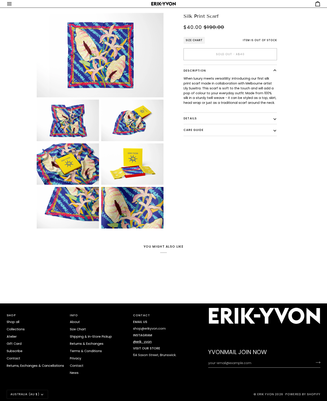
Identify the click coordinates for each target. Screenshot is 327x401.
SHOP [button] (11, 315)
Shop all (13, 322)
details (190, 118)
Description (195, 70)
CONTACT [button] (141, 315)
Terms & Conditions (86, 351)
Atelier (12, 336)
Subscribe (14, 351)
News (74, 373)
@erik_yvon (142, 341)
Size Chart (194, 40)
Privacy (75, 358)
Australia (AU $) (24, 394)
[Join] (316, 362)
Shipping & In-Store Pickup (91, 336)
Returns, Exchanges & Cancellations (35, 365)
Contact (13, 358)
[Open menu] (13, 4)
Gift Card (14, 343)
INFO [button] (74, 315)
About (75, 322)
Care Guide (194, 130)
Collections (16, 329)
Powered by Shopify (302, 394)
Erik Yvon (265, 394)
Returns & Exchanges (86, 343)
